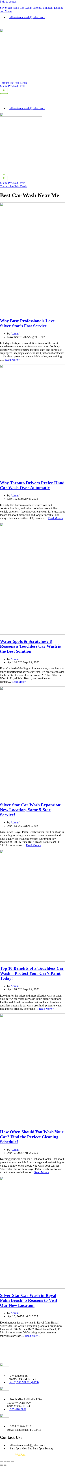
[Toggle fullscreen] (5, 1461)
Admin (15, 333)
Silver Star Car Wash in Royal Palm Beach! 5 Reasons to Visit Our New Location (28, 1300)
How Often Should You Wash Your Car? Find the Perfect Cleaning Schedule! (32, 1136)
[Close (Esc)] (12, 1461)
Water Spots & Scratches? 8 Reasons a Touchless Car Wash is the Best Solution (30, 646)
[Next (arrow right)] (5, 1465)
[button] (32, 25)
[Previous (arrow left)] (1, 1465)
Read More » (12, 359)
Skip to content (8, 1)
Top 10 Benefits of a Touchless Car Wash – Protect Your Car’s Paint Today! (32, 973)
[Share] (8, 1461)
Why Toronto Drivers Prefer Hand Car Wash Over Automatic (32, 485)
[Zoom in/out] (1, 1461)
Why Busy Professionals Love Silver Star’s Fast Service (27, 323)
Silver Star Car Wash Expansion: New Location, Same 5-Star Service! (31, 810)
